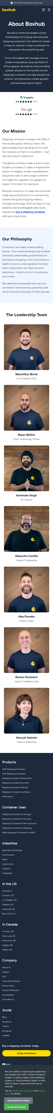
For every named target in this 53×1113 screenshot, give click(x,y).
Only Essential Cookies (18, 1100)
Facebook (6, 1022)
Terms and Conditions (23, 1090)
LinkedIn (6, 1035)
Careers (5, 972)
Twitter (5, 1026)
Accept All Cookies (16, 1107)
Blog (4, 1017)
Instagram (7, 1031)
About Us (6, 967)
